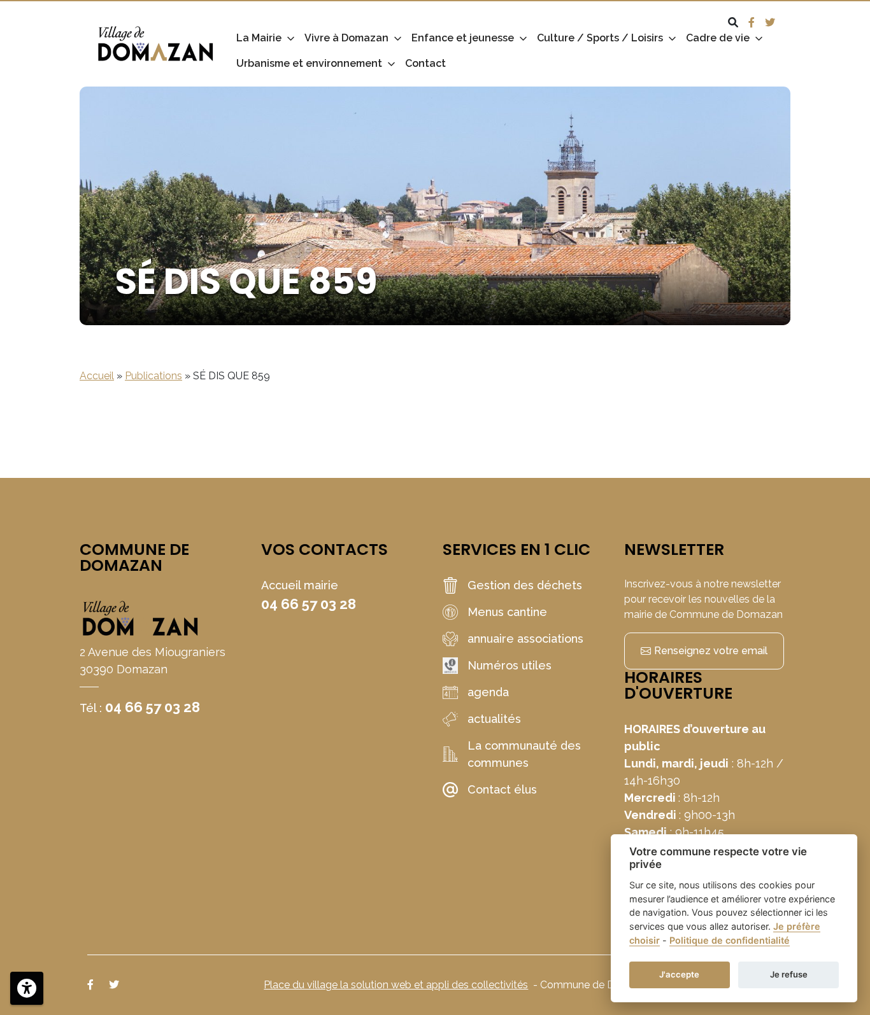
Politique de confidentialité (729, 940)
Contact (425, 63)
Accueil (97, 376)
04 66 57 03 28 (152, 707)
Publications (153, 376)
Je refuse (789, 974)
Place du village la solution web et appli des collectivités (396, 985)
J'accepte (679, 974)
